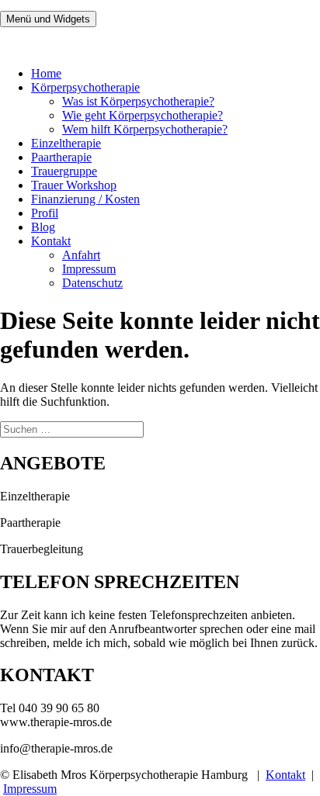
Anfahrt (81, 254)
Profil (44, 213)
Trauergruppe (64, 171)
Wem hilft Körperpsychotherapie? (145, 129)
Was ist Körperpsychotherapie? (138, 101)
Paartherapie (61, 157)
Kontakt (51, 240)
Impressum (89, 268)
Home (46, 73)
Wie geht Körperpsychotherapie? (142, 115)
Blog (43, 227)
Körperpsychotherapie (85, 87)
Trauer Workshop (74, 185)
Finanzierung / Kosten (85, 199)
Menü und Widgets (48, 19)
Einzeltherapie (66, 143)
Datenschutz (92, 282)
